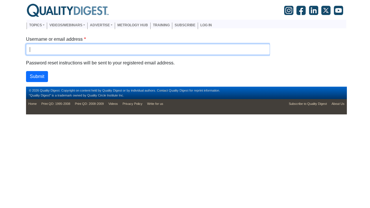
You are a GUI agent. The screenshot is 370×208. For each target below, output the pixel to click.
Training (161, 25)
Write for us (155, 103)
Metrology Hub (132, 25)
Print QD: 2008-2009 (89, 103)
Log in (206, 25)
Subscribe (185, 25)
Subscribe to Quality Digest (308, 103)
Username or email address (54, 39)
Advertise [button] (100, 25)
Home (32, 103)
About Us (338, 103)
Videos (113, 103)
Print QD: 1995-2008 (55, 103)
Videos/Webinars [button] (65, 25)
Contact (162, 90)
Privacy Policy (133, 103)
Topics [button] (35, 25)
